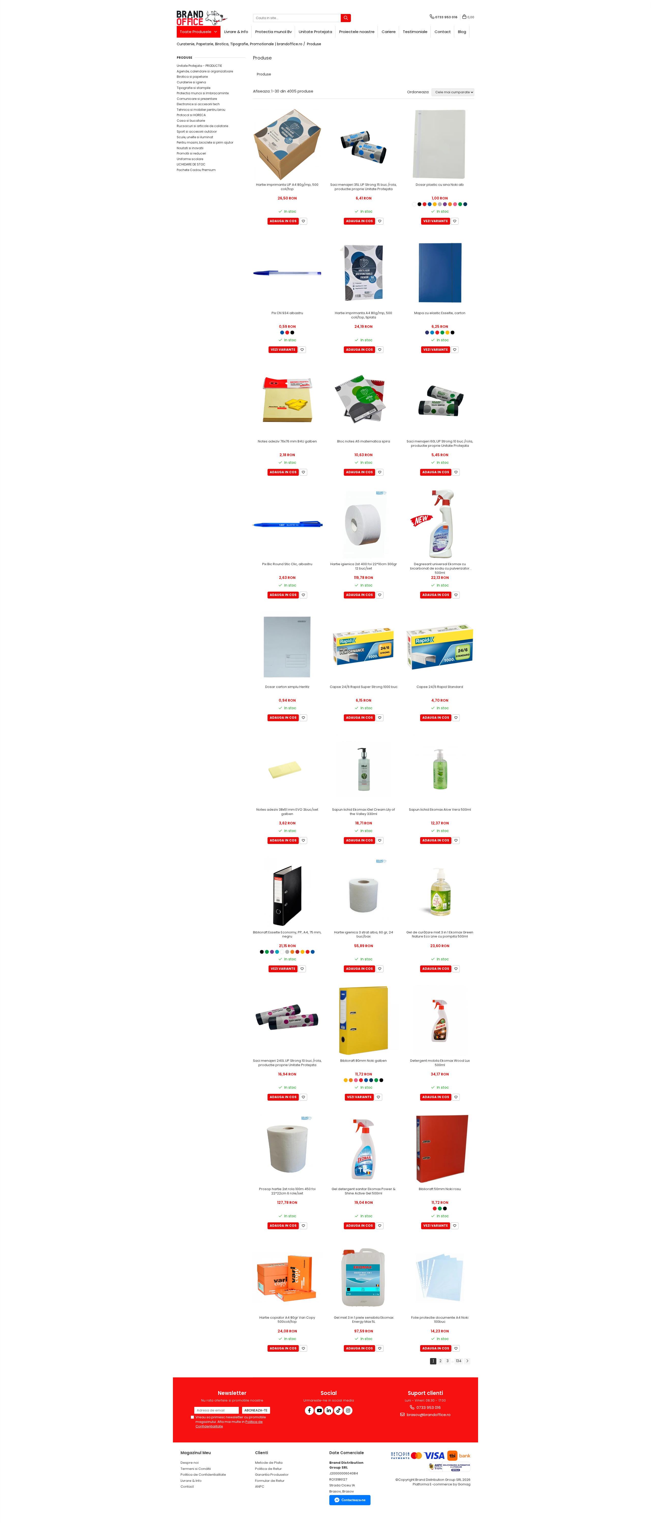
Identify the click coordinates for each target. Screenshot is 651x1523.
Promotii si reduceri (191, 153)
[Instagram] (348, 1410)
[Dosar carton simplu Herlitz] (287, 646)
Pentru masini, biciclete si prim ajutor (205, 142)
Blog (462, 31)
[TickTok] (338, 1410)
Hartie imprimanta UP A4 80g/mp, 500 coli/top (287, 187)
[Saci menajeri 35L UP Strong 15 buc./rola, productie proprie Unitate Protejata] (363, 144)
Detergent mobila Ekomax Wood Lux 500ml (440, 1063)
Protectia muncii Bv (273, 31)
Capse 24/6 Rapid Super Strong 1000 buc (363, 687)
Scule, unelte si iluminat (195, 137)
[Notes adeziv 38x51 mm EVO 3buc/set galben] (287, 769)
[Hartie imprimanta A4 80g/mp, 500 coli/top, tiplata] (363, 273)
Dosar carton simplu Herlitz (287, 687)
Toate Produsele (196, 31)
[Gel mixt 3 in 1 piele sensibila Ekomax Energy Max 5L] (363, 1277)
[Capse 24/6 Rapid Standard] (440, 646)
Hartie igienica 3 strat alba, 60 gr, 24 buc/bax (363, 934)
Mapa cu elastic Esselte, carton (439, 313)
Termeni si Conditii (196, 1468)
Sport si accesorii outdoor (197, 131)
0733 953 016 (428, 1407)
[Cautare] (346, 18)
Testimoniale (415, 31)
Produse (314, 44)
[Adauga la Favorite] (303, 221)
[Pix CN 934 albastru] (287, 273)
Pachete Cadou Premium (196, 170)
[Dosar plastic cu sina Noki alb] (440, 144)
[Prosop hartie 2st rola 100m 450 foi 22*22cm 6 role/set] (287, 1148)
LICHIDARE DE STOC (191, 164)
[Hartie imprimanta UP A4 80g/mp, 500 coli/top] (287, 144)
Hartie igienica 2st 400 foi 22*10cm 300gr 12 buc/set (363, 566)
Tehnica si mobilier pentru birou (201, 109)
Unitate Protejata (315, 31)
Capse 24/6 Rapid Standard (440, 687)
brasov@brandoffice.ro (428, 1414)
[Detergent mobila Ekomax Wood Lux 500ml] (440, 1020)
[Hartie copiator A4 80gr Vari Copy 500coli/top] (287, 1277)
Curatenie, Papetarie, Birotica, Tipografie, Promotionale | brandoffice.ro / (241, 44)
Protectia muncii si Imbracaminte (203, 93)
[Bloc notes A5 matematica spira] (363, 401)
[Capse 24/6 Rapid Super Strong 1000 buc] (363, 646)
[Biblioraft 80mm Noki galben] (363, 1020)
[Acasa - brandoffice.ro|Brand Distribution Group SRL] (202, 18)
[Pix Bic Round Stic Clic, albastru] (287, 524)
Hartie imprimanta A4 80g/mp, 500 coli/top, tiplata (363, 315)
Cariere (389, 31)
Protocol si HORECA (191, 115)
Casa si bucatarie (191, 120)
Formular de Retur (270, 1480)
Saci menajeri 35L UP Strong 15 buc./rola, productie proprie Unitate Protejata (363, 187)
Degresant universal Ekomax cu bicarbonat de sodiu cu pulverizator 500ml (439, 568)
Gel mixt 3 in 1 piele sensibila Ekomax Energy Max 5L (363, 1320)
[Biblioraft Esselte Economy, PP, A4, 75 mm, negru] (287, 892)
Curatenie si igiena (191, 82)
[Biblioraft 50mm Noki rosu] (440, 1148)
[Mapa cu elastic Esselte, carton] (440, 273)
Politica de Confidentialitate (203, 1474)
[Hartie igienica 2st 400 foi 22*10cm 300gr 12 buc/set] (363, 524)
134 (459, 1360)
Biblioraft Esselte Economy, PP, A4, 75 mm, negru (287, 934)
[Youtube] (319, 1410)
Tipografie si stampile (193, 88)
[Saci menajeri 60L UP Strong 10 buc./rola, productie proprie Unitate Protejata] (440, 401)
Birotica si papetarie (192, 76)
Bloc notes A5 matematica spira (363, 441)
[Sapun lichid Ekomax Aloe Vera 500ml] (440, 769)
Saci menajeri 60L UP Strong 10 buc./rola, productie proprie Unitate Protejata (440, 443)
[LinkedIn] (328, 1410)
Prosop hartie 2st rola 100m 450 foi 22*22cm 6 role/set (287, 1191)
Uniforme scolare (190, 159)
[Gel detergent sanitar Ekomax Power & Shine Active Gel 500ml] (363, 1148)
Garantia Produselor (272, 1474)
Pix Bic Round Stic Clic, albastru (287, 564)
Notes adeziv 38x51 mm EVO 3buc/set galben (287, 812)
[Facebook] (309, 1410)
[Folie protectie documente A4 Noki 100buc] (440, 1277)
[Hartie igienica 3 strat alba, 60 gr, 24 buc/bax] (363, 892)
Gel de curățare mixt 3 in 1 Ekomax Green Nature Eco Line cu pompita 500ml (439, 934)
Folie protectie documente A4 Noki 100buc (439, 1320)
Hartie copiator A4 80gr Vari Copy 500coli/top (287, 1320)
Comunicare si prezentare (197, 99)
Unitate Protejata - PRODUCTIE (199, 66)
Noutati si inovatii (190, 148)
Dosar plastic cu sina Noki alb (440, 185)
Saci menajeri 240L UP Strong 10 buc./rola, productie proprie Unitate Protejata (287, 1063)
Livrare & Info (236, 31)
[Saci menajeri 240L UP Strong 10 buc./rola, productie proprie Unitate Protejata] (287, 1020)
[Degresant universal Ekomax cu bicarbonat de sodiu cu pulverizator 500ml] (440, 524)
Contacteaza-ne (353, 1500)
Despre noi (190, 1462)
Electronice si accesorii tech (198, 104)
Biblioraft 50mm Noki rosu (440, 1189)
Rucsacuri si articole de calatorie (202, 126)
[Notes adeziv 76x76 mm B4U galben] (287, 401)
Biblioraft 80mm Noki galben (363, 1061)
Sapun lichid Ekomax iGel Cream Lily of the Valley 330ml (363, 812)
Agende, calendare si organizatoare (205, 71)
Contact (443, 31)
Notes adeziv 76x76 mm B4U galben (287, 441)
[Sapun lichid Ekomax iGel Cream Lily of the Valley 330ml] (363, 769)
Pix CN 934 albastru (287, 313)
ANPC (259, 1486)
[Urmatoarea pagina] (467, 1361)
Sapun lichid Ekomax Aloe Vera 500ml (440, 810)
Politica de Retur (268, 1468)
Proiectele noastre (357, 31)
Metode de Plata (269, 1462)
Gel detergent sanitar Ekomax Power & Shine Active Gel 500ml (363, 1191)
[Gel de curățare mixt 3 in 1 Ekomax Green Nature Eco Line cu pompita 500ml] (440, 892)
